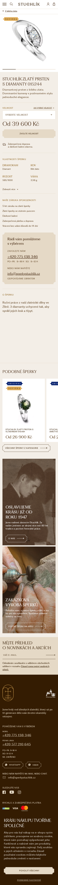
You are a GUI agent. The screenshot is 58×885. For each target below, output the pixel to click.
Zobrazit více (9, 189)
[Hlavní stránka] (29, 4)
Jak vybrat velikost (43, 108)
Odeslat (51, 655)
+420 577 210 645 (16, 744)
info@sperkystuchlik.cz (23, 273)
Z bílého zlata (11, 11)
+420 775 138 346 (22, 257)
